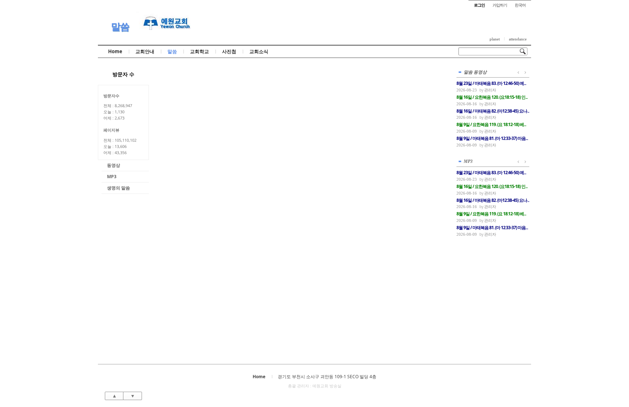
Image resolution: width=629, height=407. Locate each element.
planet (495, 39)
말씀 (120, 26)
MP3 (111, 176)
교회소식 (258, 51)
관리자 (490, 90)
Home (115, 51)
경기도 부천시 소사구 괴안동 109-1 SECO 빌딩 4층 (327, 376)
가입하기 (499, 5)
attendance (518, 39)
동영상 (113, 165)
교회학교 (199, 51)
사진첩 (229, 51)
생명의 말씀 (118, 188)
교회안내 (144, 51)
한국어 (520, 5)
